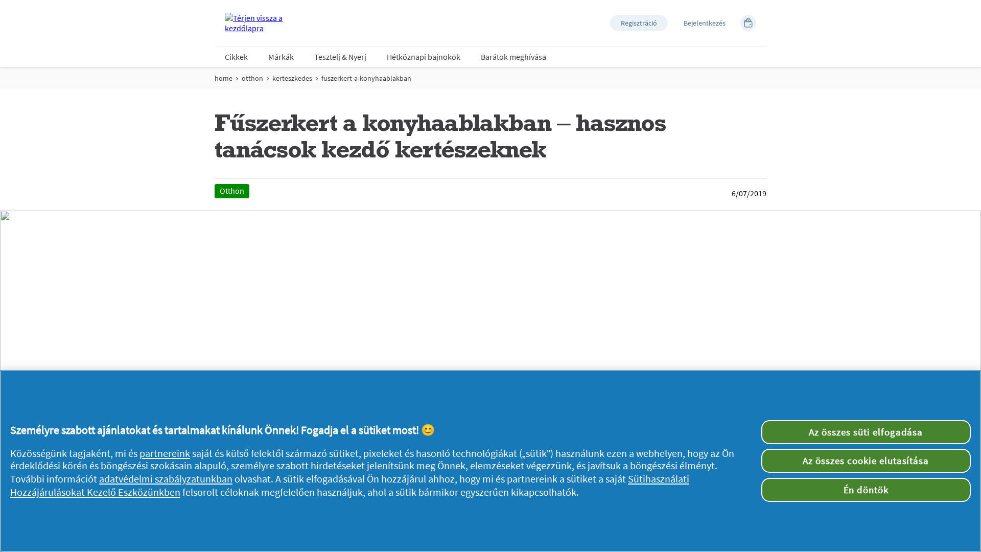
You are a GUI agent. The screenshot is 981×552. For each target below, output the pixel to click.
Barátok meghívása (513, 57)
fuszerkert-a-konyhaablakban (366, 78)
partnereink (164, 453)
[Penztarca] (748, 23)
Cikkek (236, 57)
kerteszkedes (292, 78)
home (223, 78)
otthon (252, 78)
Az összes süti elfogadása (866, 432)
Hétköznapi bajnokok (423, 57)
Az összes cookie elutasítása (866, 460)
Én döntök (866, 490)
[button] (639, 23)
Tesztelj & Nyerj (340, 57)
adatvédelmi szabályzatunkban (165, 479)
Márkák (281, 57)
